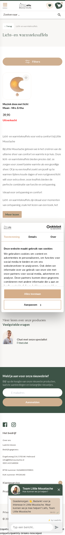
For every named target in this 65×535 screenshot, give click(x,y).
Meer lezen (12, 214)
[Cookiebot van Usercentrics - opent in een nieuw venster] (46, 227)
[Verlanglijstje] (49, 5)
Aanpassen (30, 304)
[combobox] (32, 14)
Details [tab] (32, 236)
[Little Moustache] (25, 5)
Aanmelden (33, 402)
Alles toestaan (32, 293)
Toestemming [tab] (12, 236)
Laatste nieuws (9, 445)
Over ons (7, 440)
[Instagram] (13, 424)
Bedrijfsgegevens (10, 449)
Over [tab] (53, 236)
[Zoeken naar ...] (59, 15)
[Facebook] (5, 424)
